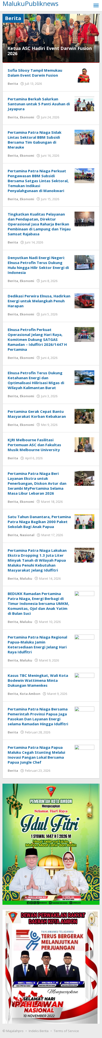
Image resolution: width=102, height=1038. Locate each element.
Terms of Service (66, 1031)
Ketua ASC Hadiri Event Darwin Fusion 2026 (49, 50)
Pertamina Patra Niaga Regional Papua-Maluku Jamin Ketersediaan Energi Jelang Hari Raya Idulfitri (37, 644)
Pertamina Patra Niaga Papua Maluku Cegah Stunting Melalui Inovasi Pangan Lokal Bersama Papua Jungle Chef (36, 755)
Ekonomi (27, 117)
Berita (13, 83)
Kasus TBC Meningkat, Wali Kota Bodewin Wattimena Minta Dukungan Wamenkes (38, 680)
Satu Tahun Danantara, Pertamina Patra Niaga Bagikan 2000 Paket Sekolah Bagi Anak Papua (39, 521)
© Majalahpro (13, 1031)
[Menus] (96, 6)
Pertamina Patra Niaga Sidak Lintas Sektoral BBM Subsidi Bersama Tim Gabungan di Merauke (34, 140)
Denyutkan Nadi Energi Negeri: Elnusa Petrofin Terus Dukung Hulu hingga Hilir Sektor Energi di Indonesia (38, 265)
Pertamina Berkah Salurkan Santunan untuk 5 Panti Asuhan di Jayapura (39, 103)
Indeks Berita (39, 1031)
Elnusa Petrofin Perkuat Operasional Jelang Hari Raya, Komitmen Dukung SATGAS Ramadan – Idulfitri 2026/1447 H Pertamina (37, 339)
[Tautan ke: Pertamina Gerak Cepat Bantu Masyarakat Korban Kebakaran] (84, 415)
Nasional (27, 535)
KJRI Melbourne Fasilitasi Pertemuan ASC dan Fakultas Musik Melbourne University (34, 444)
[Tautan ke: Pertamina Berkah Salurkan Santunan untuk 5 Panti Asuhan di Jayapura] (84, 103)
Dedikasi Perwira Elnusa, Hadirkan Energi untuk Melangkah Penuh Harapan (39, 300)
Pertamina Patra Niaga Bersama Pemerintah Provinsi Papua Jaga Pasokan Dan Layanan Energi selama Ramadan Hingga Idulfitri (38, 716)
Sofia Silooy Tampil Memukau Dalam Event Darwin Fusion (35, 73)
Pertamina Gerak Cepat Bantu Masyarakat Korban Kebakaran (37, 414)
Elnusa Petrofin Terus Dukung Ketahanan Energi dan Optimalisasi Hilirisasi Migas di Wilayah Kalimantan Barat (36, 380)
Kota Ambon (30, 693)
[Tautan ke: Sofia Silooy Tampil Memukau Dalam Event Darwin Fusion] (84, 74)
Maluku (26, 578)
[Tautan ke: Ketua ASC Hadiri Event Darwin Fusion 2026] (51, 37)
